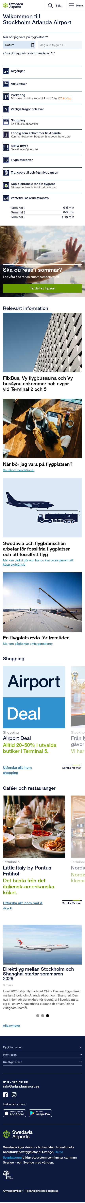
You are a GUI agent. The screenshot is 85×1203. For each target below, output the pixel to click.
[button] (76, 5)
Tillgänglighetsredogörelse (41, 1190)
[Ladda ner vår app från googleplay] (40, 1113)
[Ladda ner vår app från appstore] (14, 1113)
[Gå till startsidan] (18, 1134)
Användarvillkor (13, 1190)
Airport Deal (17, 738)
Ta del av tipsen (42, 288)
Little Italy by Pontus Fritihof (27, 870)
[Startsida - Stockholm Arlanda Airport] (13, 6)
